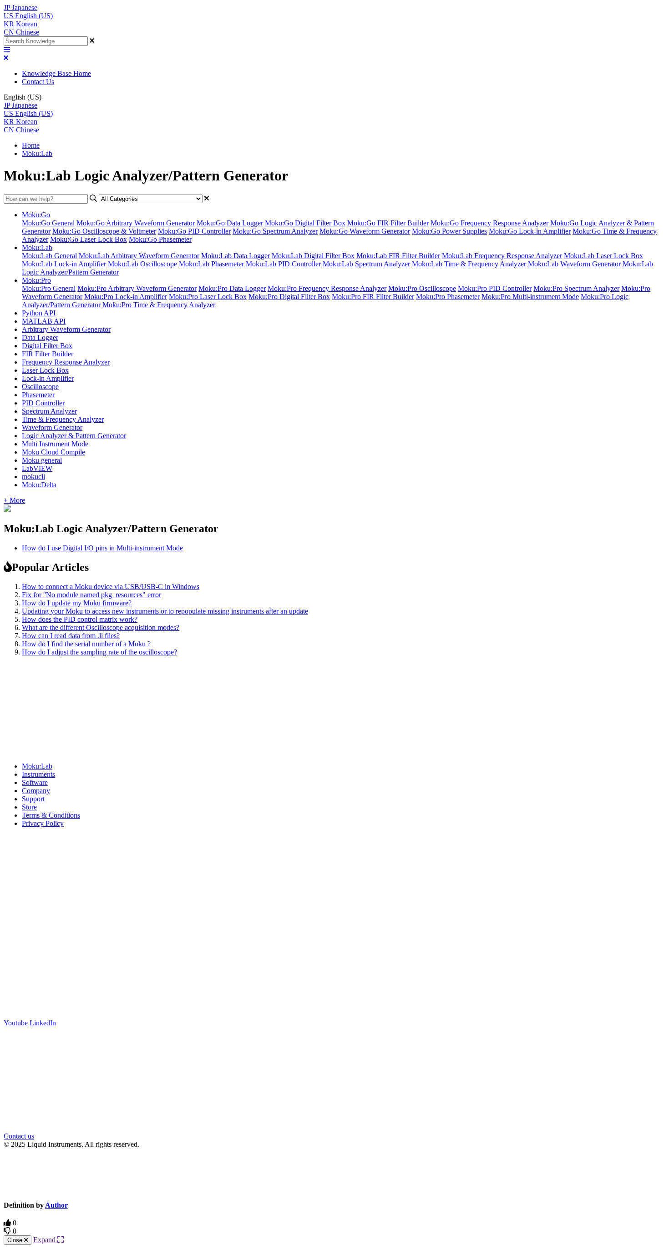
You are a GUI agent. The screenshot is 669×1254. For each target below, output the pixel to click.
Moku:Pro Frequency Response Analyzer (327, 288)
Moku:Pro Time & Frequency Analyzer (158, 305)
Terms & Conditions (51, 815)
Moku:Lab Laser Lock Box (603, 256)
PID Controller (43, 403)
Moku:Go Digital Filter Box (305, 223)
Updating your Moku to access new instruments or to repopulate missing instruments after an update (165, 611)
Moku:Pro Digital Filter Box (289, 296)
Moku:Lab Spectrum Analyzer (366, 264)
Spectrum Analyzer (49, 411)
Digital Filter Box (47, 346)
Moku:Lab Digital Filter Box (313, 256)
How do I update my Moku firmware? (77, 603)
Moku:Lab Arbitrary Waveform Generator (139, 256)
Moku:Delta (39, 485)
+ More (14, 500)
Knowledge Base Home (56, 73)
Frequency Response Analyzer (66, 362)
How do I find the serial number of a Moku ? (86, 644)
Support (33, 799)
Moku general (42, 460)
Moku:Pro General (49, 288)
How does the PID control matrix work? (79, 619)
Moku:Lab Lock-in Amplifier (64, 264)
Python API (39, 313)
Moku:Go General (48, 223)
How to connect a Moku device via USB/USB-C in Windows (110, 586)
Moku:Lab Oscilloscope (142, 264)
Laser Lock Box (45, 370)
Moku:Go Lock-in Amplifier (530, 231)
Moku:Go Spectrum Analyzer (275, 231)
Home (31, 145)
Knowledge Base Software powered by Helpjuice (334, 1173)
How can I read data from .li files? (71, 635)
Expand (45, 1240)
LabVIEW (37, 468)
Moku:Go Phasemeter (160, 239)
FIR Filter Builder (47, 354)
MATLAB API (44, 321)
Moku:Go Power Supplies (449, 231)
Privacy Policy (43, 823)
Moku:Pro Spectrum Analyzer (576, 288)
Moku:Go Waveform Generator (364, 231)
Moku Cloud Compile (53, 452)
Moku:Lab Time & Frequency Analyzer (469, 264)
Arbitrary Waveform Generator (66, 329)
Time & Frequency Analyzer (63, 419)
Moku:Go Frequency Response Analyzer (489, 223)
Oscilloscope (40, 386)
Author (56, 1205)
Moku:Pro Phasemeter (448, 296)
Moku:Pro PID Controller (495, 288)
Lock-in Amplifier (48, 378)
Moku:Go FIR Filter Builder (388, 223)
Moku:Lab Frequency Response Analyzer (502, 256)
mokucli (33, 476)
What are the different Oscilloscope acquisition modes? (100, 627)
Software (35, 782)
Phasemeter (38, 395)
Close (15, 1240)
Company (36, 790)
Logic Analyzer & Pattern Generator (74, 436)
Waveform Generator (52, 427)
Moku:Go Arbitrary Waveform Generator (135, 223)
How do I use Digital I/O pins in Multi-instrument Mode (102, 548)
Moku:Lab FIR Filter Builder (398, 256)
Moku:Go (36, 215)
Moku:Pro (36, 280)
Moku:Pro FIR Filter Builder (373, 296)
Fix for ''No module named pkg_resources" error (91, 595)
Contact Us (38, 81)
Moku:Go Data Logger (230, 223)
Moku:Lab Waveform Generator (574, 264)
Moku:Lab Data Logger (235, 256)
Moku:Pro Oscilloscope (422, 288)
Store (29, 807)
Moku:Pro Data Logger (232, 288)
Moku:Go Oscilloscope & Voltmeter (104, 231)
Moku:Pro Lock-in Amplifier (125, 296)
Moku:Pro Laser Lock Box (208, 296)
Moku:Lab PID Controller (283, 264)
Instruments (38, 774)
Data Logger (40, 337)
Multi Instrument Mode (55, 444)
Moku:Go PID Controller (194, 231)
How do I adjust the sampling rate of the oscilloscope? (99, 652)
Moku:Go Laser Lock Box (88, 239)
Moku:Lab (37, 153)
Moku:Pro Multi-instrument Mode (530, 296)
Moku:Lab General (49, 256)
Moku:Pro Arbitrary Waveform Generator (137, 288)
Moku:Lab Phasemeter (211, 264)
